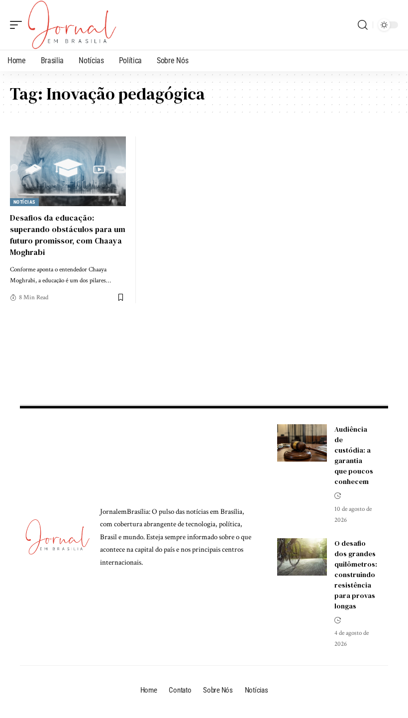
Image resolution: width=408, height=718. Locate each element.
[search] (362, 24)
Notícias (24, 202)
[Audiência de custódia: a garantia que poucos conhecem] (302, 443)
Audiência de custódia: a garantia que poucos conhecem (353, 455)
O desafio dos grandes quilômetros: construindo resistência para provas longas (355, 574)
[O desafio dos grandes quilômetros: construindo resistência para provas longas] (302, 557)
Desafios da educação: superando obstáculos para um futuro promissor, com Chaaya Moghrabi (67, 235)
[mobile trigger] (18, 25)
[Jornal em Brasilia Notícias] (72, 25)
